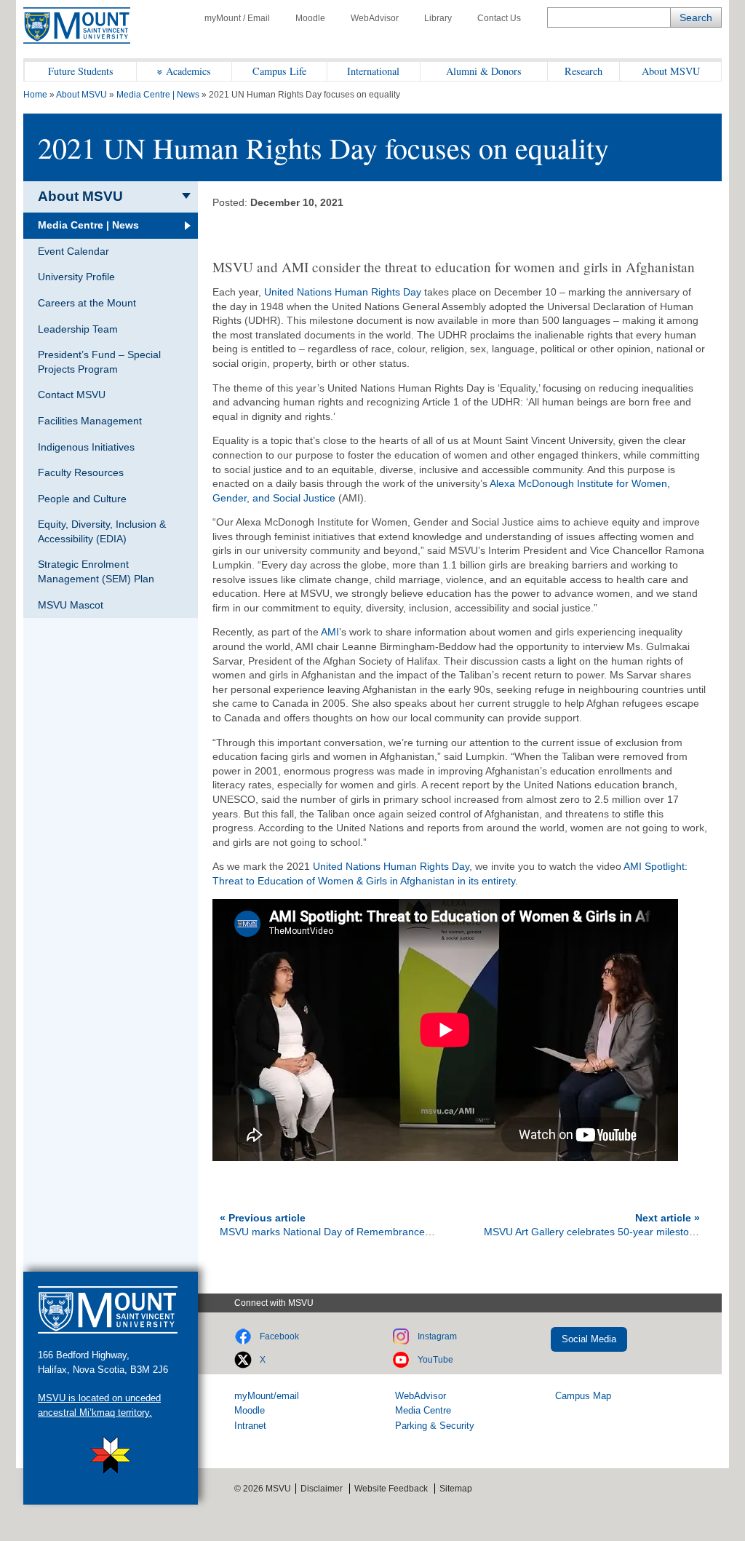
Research (583, 71)
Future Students (80, 71)
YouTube (435, 1360)
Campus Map (583, 1395)
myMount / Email (237, 18)
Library (438, 18)
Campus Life (279, 71)
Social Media (589, 1339)
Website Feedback (391, 1488)
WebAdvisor (375, 18)
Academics (188, 71)
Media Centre (423, 1410)
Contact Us (499, 18)
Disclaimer (321, 1488)
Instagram (437, 1336)
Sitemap (455, 1488)
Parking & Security (434, 1425)
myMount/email (266, 1395)
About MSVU (671, 71)
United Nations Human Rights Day (342, 292)
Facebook (279, 1336)
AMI (330, 632)
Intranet (250, 1425)
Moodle (310, 18)
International (373, 71)
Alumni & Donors (484, 71)
